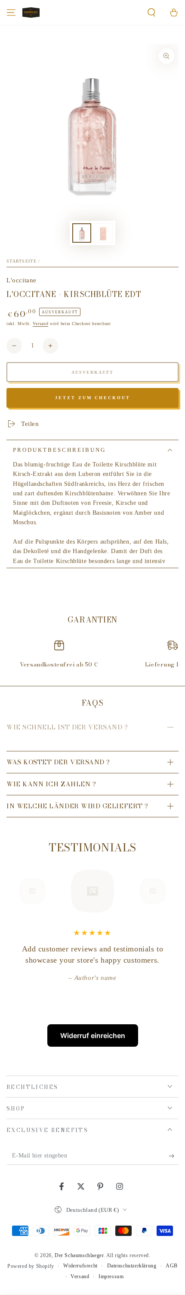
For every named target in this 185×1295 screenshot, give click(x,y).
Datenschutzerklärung (132, 1266)
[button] (151, 12)
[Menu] (11, 12)
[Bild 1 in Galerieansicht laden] (81, 233)
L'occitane (21, 280)
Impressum (111, 1276)
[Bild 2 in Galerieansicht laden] (103, 233)
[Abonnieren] (174, 1156)
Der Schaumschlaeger (79, 1255)
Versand (40, 323)
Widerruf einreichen (92, 1035)
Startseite (21, 261)
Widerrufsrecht (80, 1266)
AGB (172, 1266)
